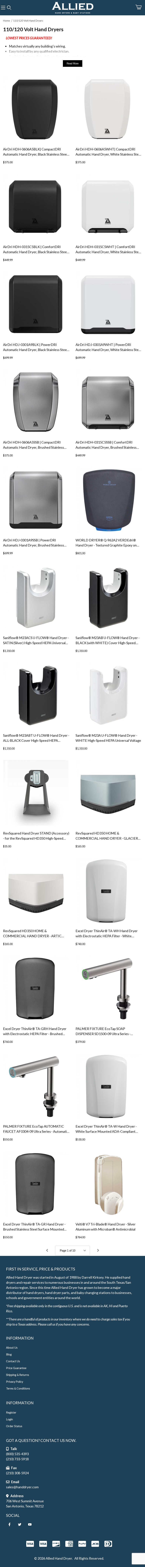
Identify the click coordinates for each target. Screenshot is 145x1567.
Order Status (14, 1426)
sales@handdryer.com (22, 1487)
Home (6, 20)
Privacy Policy (14, 1381)
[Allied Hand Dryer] (72, 7)
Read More (73, 63)
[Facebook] (9, 1524)
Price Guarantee (16, 1368)
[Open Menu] (3, 8)
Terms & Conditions (18, 1388)
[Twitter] (19, 1524)
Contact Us (13, 1361)
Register (11, 1412)
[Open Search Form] (9, 8)
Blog (9, 1354)
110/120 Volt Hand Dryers (28, 20)
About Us (12, 1347)
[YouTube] (29, 1524)
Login (9, 1419)
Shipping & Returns (17, 1374)
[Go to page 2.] (98, 1251)
